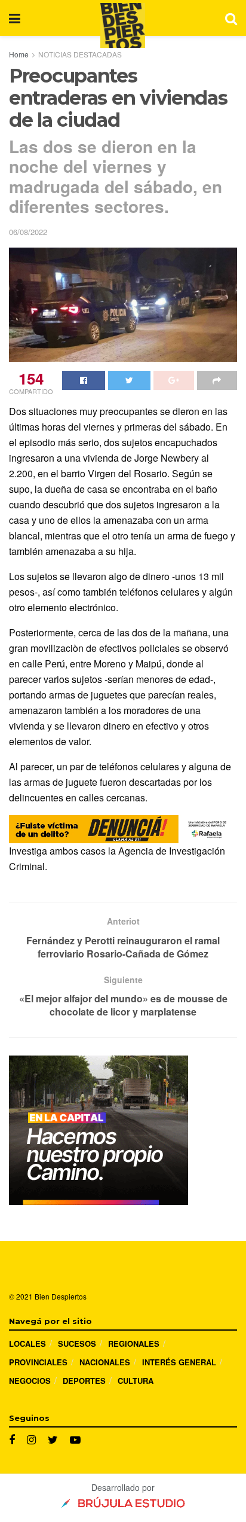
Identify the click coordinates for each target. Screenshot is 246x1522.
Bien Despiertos (61, 1296)
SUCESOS (77, 1343)
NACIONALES (104, 1362)
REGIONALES (133, 1343)
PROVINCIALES (38, 1362)
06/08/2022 (28, 231)
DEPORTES (84, 1380)
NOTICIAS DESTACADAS (80, 54)
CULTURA (135, 1380)
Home (19, 54)
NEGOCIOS (30, 1380)
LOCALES (27, 1343)
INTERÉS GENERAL (179, 1362)
